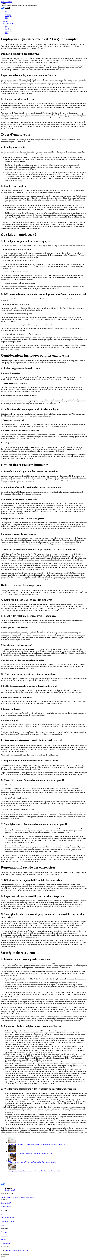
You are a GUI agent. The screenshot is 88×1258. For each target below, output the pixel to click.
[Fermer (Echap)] (2, 1254)
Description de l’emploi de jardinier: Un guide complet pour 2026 (30, 1153)
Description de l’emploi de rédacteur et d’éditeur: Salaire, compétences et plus (34, 1171)
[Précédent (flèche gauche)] (2, 1256)
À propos (4, 1232)
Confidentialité (6, 1243)
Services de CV (6, 1203)
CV (2, 1214)
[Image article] (12, 1142)
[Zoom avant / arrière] (8, 1254)
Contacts (4, 1236)
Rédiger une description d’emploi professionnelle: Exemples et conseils (32, 1162)
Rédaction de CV (7, 1207)
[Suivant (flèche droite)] (4, 1256)
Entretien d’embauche (8, 1221)
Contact (3, 23)
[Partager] (4, 1254)
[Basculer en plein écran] (6, 1254)
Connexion (4, 21)
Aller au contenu (6, 2)
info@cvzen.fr (10, 1190)
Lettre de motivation (7, 1218)
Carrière (3, 1225)
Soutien (3, 1239)
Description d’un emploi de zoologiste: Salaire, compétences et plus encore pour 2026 (37, 1144)
